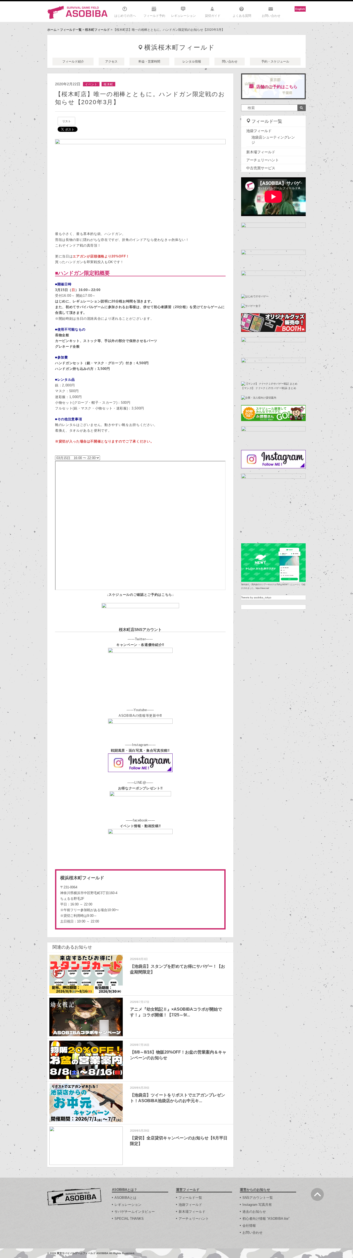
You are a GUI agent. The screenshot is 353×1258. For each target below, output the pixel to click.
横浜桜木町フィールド (179, 47)
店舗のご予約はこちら (276, 87)
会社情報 (249, 1225)
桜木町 (108, 84)
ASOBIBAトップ (74, 1197)
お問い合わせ (271, 16)
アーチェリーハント (262, 160)
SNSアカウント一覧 (257, 1198)
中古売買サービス (260, 168)
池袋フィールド (259, 131)
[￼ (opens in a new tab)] (140, 606)
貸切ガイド (212, 16)
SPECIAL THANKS (129, 1219)
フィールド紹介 (73, 61)
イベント (91, 84)
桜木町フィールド (97, 30)
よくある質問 (242, 16)
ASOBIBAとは (125, 1198)
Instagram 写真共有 (257, 1205)
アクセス (111, 61)
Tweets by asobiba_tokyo (256, 597)
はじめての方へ (125, 16)
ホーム (52, 30)
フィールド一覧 (71, 30)
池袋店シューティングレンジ (273, 139)
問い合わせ (229, 61)
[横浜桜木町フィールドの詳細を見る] (140, 899)
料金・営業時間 (149, 61)
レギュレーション (183, 16)
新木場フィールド (260, 152)
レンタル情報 (191, 61)
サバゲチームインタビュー (134, 1212)
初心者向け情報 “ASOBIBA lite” (265, 1219)
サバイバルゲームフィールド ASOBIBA (77, 12)
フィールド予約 (154, 16)
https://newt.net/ (262, 588)
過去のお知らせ (254, 1212)
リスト (66, 121)
